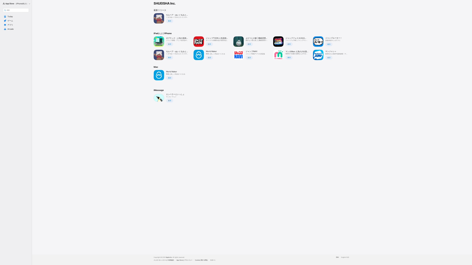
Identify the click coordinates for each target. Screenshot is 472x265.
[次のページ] (352, 48)
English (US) (345, 257)
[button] (16, 16)
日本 (337, 257)
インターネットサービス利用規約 (164, 260)
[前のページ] (151, 48)
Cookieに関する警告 (201, 260)
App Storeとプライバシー (184, 260)
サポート (213, 260)
